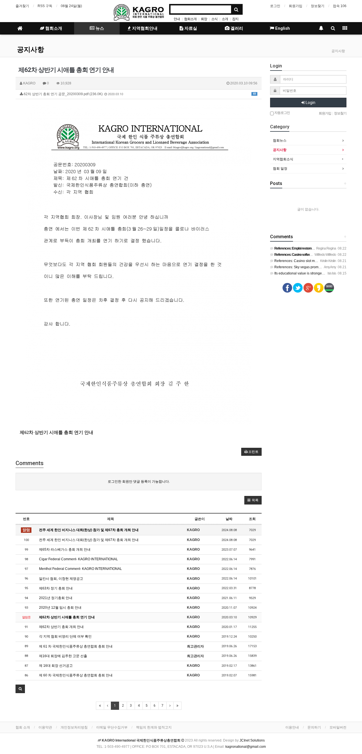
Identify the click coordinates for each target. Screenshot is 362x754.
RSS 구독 (45, 6)
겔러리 (236, 28)
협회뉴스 (279, 140)
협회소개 (190, 19)
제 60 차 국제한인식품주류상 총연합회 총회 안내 (76, 675)
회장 (204, 19)
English (282, 28)
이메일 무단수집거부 (112, 727)
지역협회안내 (144, 28)
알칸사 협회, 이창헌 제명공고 (61, 579)
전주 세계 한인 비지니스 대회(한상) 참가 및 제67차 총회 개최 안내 (89, 530)
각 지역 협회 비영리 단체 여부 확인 (65, 636)
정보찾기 (317, 6)
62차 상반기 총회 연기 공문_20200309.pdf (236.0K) (139, 94)
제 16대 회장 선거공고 (56, 666)
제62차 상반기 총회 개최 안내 (61, 627)
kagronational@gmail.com (245, 747)
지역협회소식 (283, 159)
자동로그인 (282, 113)
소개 (225, 19)
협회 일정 (280, 169)
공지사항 (30, 50)
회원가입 (295, 6)
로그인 (275, 6)
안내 (177, 19)
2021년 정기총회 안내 (55, 598)
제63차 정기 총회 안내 (56, 588)
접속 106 (339, 6)
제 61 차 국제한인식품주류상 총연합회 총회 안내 (76, 646)
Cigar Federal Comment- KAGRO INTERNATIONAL (78, 559)
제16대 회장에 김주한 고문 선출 (63, 656)
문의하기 (314, 727)
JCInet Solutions (252, 740)
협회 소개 (23, 727)
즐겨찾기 (22, 6)
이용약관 (45, 727)
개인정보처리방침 (74, 727)
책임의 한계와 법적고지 (154, 727)
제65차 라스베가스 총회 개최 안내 (64, 549)
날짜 (229, 519)
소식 (214, 19)
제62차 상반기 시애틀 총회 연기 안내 (67, 617)
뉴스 (99, 28)
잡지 (235, 19)
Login (310, 102)
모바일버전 (337, 727)
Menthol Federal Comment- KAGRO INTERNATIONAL (80, 569)
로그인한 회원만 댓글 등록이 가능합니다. (139, 482)
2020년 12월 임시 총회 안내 (60, 608)
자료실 (190, 28)
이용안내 (292, 727)
